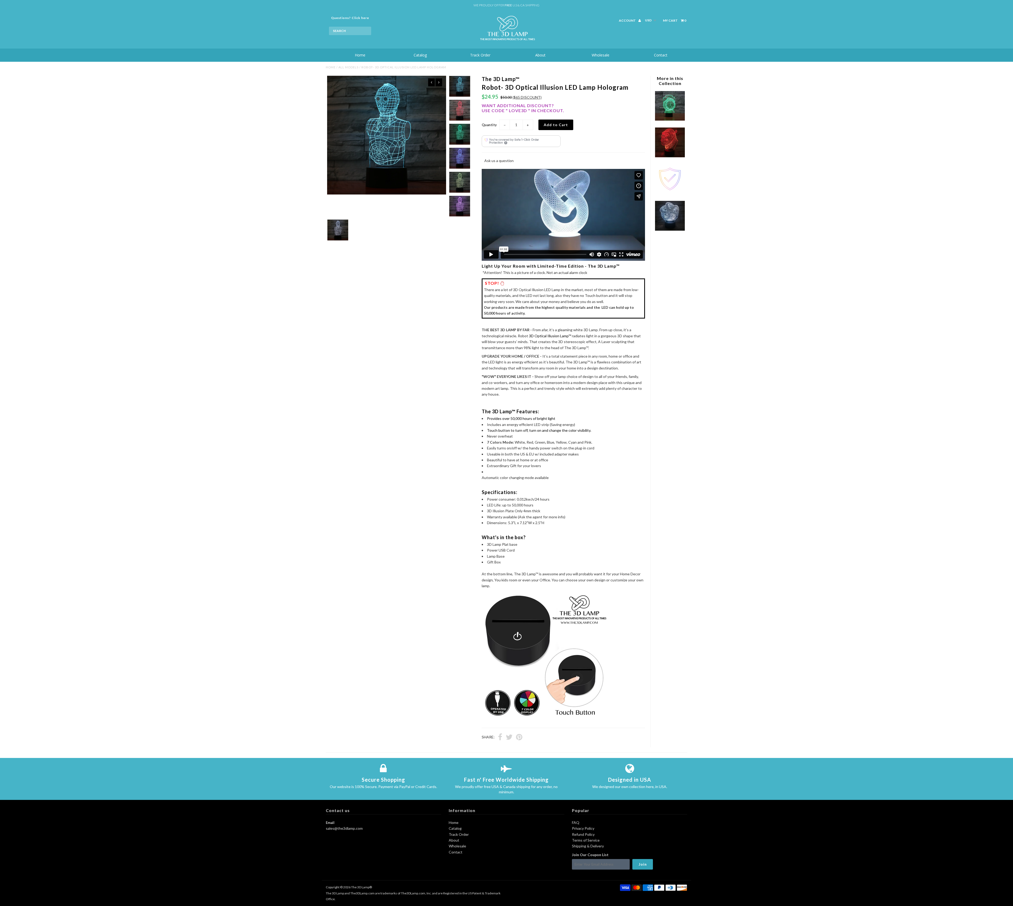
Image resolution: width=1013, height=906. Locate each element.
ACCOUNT (627, 20)
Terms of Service (586, 840)
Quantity (489, 125)
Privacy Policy (583, 828)
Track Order (480, 55)
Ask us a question (499, 160)
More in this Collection (670, 81)
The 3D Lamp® (361, 887)
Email (330, 822)
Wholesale (600, 55)
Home (360, 55)
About (540, 55)
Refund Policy (583, 834)
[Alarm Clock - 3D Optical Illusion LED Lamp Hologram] (670, 119)
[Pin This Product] (519, 737)
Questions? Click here (350, 18)
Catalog (420, 55)
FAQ (575, 822)
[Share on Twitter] (509, 737)
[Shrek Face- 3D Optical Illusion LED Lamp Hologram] (670, 156)
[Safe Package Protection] (670, 192)
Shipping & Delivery (588, 846)
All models (348, 67)
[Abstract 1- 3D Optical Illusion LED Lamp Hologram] (670, 229)
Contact (660, 55)
